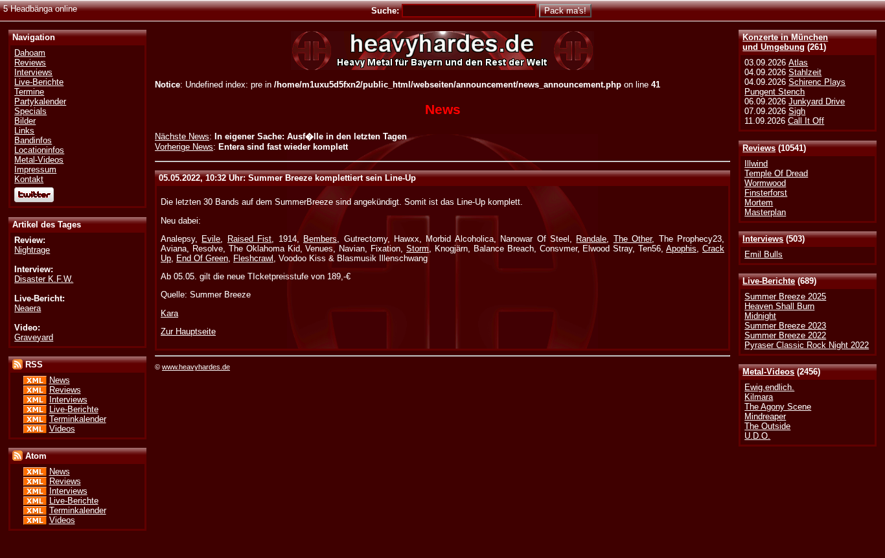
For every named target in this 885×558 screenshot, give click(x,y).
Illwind (756, 164)
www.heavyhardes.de (196, 367)
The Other (633, 239)
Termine (29, 92)
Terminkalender (77, 419)
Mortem (758, 202)
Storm (417, 248)
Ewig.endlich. (769, 387)
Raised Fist (249, 239)
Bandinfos (33, 140)
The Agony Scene (777, 407)
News (59, 380)
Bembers (320, 239)
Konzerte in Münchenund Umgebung (785, 42)
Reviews (759, 148)
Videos (62, 429)
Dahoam (29, 53)
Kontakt (28, 179)
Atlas (798, 62)
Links (24, 130)
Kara (169, 313)
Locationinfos (39, 150)
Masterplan (765, 212)
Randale (591, 239)
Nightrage (32, 250)
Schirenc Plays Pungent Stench (794, 87)
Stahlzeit (805, 72)
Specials (30, 111)
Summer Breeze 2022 (785, 335)
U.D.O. (757, 436)
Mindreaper (765, 416)
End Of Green (202, 258)
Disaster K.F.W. (43, 279)
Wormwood (765, 183)
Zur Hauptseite (188, 331)
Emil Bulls (763, 254)
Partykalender (40, 101)
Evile (210, 239)
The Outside (767, 426)
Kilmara (758, 397)
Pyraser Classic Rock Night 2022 (806, 345)
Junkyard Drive (816, 101)
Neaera (27, 308)
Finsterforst (765, 193)
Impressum (35, 169)
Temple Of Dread (776, 173)
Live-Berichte (768, 281)
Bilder (25, 121)
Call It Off (806, 121)
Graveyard (33, 337)
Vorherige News (184, 147)
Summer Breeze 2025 (785, 296)
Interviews (762, 239)
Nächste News (182, 136)
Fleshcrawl (253, 258)
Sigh (796, 111)
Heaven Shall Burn (779, 306)
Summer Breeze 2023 (785, 326)
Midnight (760, 316)
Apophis (681, 248)
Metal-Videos (768, 372)
